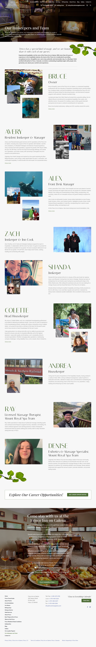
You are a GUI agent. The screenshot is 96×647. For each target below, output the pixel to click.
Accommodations (34, 2)
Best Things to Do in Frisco (11, 617)
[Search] (90, 5)
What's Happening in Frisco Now (70, 640)
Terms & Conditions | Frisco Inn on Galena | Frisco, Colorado (45, 640)
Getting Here (8, 624)
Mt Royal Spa (65, 2)
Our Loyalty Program (10, 631)
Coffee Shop (51, 2)
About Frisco (73, 2)
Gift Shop (58, 2)
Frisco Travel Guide (9, 598)
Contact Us (88, 2)
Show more (51, 109)
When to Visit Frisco (10, 619)
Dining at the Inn (9, 610)
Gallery (82, 2)
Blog (78, 2)
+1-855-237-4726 (55, 596)
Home (6, 596)
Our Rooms (7, 605)
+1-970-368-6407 (53, 601)
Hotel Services (43, 2)
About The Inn (25, 2)
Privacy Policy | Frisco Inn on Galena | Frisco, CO (16, 640)
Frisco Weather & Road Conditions (13, 621)
